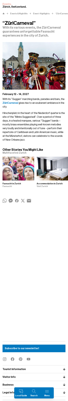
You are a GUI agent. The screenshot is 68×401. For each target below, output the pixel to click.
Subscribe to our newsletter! (22, 348)
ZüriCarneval (10, 103)
